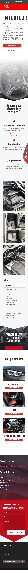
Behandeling (8, 285)
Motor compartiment (14, 436)
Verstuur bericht (16, 533)
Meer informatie (12, 51)
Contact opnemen (14, 348)
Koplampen (14, 384)
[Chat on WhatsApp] (18, 1)
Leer (14, 410)
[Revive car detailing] (14, 562)
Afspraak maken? (11, 46)
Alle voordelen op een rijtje (12, 289)
